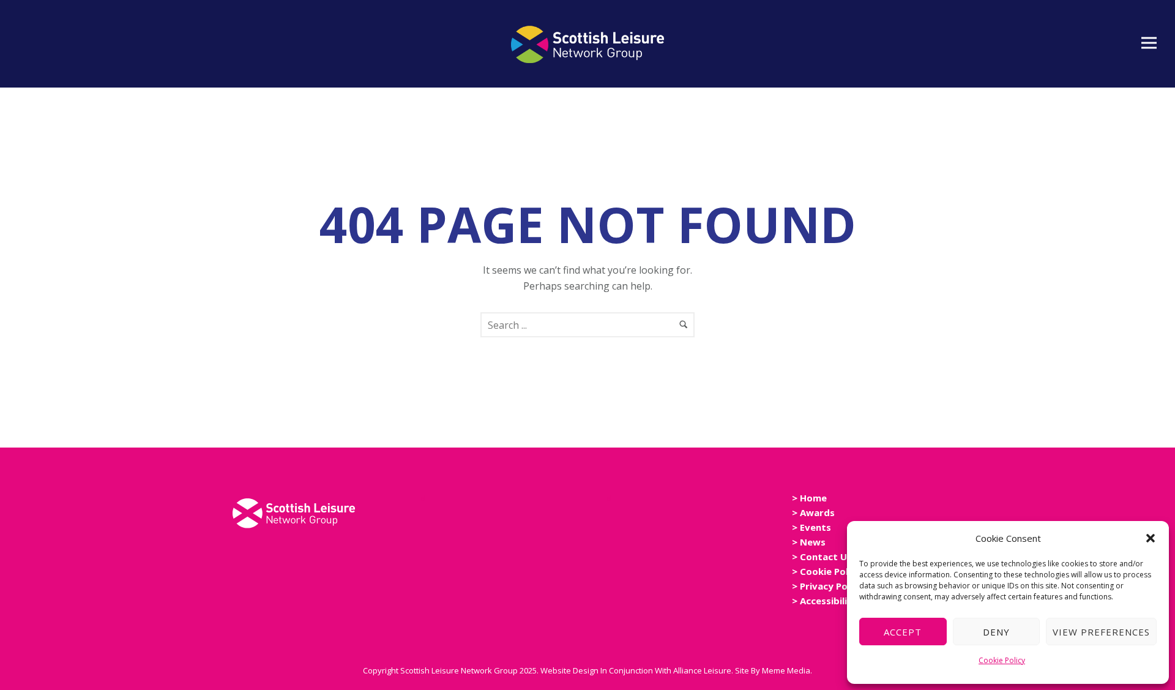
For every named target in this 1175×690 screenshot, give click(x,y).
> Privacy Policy (827, 586)
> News (809, 542)
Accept (903, 632)
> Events (811, 527)
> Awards (813, 512)
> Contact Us (822, 556)
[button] (1150, 538)
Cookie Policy (1002, 660)
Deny (996, 632)
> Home (809, 498)
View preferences (1101, 632)
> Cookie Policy (826, 571)
